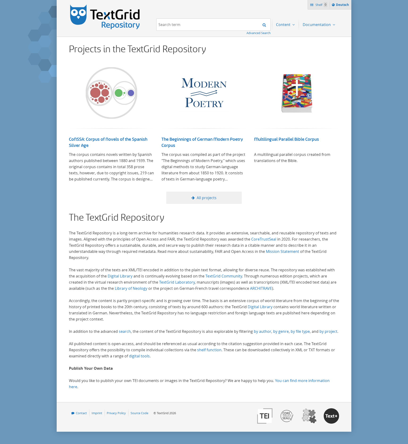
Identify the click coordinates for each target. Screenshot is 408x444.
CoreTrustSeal (263, 239)
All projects (207, 197)
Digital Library (120, 276)
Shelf (320, 5)
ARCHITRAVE (261, 288)
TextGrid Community (223, 276)
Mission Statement (282, 251)
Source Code (139, 413)
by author (262, 331)
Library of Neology (131, 288)
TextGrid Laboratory (177, 282)
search (125, 331)
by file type (300, 331)
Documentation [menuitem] (317, 24)
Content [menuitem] (283, 24)
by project (328, 331)
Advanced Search (258, 33)
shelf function (209, 349)
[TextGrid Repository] (105, 6)
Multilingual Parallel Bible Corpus (286, 139)
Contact (81, 413)
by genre (281, 331)
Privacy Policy (116, 413)
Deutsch (343, 5)
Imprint (97, 413)
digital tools (139, 356)
